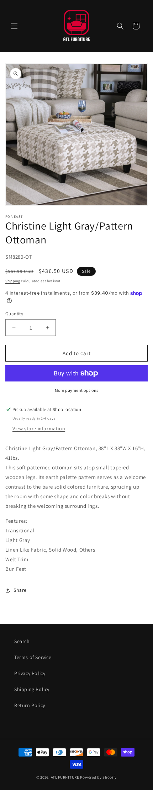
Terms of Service (33, 657)
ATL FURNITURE (65, 777)
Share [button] (20, 590)
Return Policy (29, 705)
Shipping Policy (31, 689)
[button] (14, 26)
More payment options (77, 390)
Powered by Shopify (98, 777)
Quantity (14, 314)
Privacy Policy (29, 673)
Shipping (12, 281)
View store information (38, 428)
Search (22, 641)
